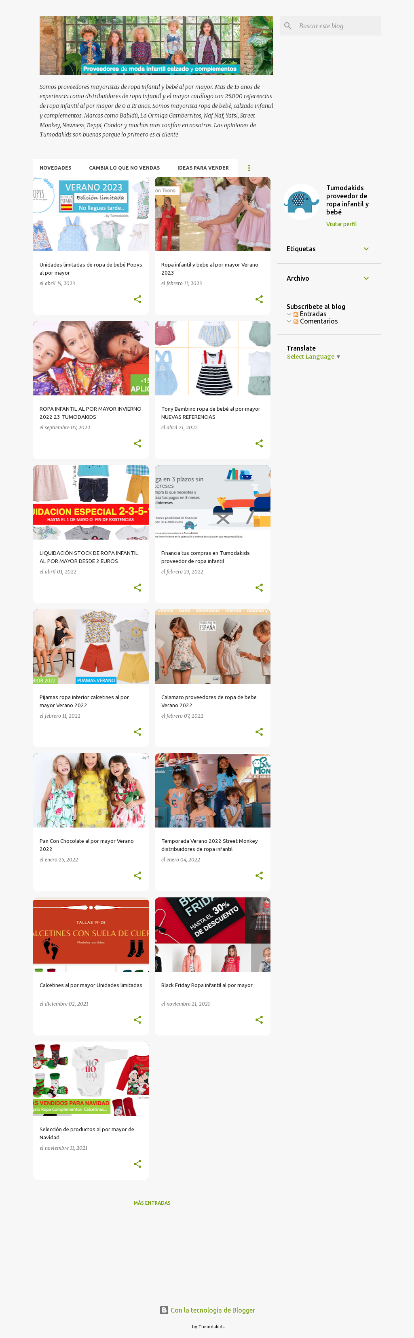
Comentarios (318, 321)
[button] (137, 299)
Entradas (312, 313)
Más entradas (152, 1203)
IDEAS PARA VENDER (203, 167)
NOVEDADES (55, 167)
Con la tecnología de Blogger (212, 1310)
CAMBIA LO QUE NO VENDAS (124, 167)
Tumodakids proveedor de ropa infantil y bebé (347, 200)
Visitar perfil (341, 224)
